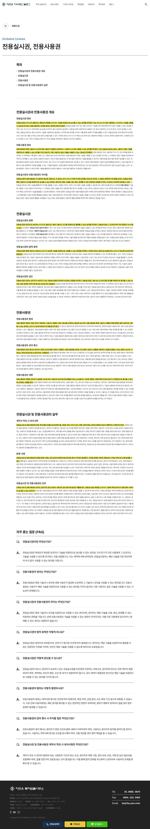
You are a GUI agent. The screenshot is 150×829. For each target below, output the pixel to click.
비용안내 (91, 4)
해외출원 (80, 4)
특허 (37, 179)
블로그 (111, 4)
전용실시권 (23, 75)
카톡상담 (76, 824)
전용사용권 (23, 80)
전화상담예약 (54, 824)
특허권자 (100, 123)
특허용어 (102, 4)
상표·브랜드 (54, 4)
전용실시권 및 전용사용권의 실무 (33, 85)
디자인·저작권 (68, 4)
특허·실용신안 (41, 4)
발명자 (59, 228)
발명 (52, 123)
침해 (32, 136)
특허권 (28, 123)
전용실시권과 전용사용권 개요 (31, 71)
